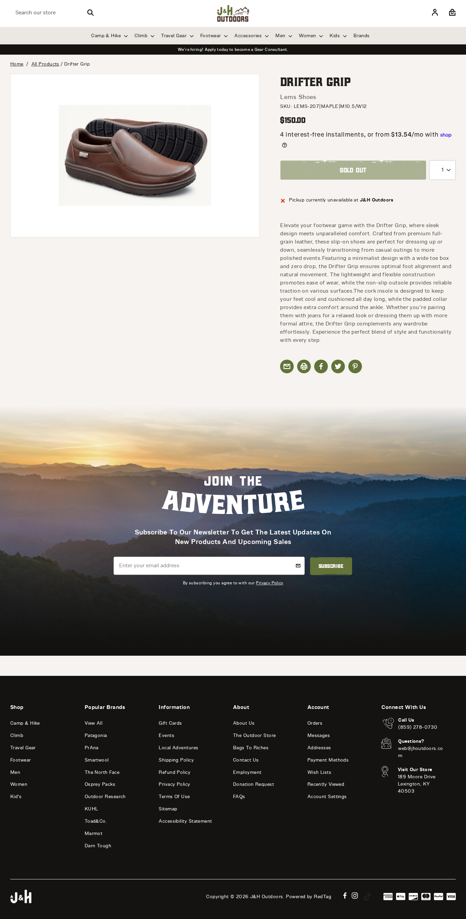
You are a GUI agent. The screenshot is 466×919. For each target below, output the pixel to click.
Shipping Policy (176, 760)
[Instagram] (355, 895)
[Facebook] (345, 895)
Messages (318, 735)
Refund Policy (174, 772)
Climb (141, 36)
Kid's (15, 796)
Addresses (319, 748)
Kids (335, 36)
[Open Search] (90, 12)
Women (308, 36)
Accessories (248, 36)
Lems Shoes (298, 97)
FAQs (239, 796)
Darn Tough (98, 846)
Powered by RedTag (308, 897)
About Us (244, 723)
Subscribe (331, 565)
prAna (92, 748)
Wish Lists (319, 772)
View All (94, 723)
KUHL (91, 809)
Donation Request (253, 784)
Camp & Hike (106, 36)
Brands (361, 36)
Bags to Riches (250, 748)
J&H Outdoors (266, 897)
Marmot (94, 833)
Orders (315, 723)
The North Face (102, 772)
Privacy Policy (269, 582)
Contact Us (246, 760)
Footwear (211, 36)
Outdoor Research (105, 796)
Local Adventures (178, 748)
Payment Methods (328, 760)
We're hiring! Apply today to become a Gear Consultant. (233, 49)
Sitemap (168, 809)
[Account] (435, 12)
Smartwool (97, 760)
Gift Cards (170, 723)
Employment (247, 772)
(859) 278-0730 (417, 727)
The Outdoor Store (254, 735)
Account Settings (327, 796)
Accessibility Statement (185, 821)
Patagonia (96, 735)
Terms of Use (174, 796)
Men (281, 36)
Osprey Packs (100, 784)
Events (166, 735)
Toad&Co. (96, 821)
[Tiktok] (367, 896)
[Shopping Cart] (451, 12)
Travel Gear (174, 36)
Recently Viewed (326, 784)
